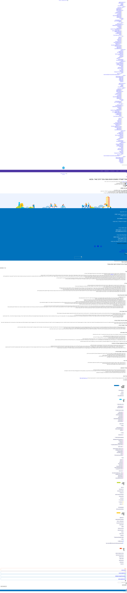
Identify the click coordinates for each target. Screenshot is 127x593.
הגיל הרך (119, 118)
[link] (63, 168)
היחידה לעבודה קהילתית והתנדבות (116, 110)
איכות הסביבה (119, 16)
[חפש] (126, 583)
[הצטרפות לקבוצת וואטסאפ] (125, 574)
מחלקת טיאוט (119, 14)
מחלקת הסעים (119, 47)
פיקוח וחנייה (119, 11)
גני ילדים (120, 37)
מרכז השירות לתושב (122, 2)
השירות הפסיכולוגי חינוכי (117, 42)
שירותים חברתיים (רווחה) (119, 24)
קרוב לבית (121, 55)
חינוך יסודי (119, 38)
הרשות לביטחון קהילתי (117, 20)
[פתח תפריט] (126, 172)
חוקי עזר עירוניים (120, 67)
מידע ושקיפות (123, 61)
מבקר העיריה (121, 151)
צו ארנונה (121, 70)
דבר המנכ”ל (121, 134)
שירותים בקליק (120, 84)
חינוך (122, 36)
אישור (126, 379)
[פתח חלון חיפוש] (126, 176)
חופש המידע (121, 65)
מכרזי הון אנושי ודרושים (119, 76)
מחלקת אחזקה (119, 17)
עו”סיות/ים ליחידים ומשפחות (116, 25)
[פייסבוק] (98, 246)
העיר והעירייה (123, 49)
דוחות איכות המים (120, 68)
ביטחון (122, 19)
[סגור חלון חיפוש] (126, 589)
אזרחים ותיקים (119, 109)
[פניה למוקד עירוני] (125, 571)
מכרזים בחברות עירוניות (119, 77)
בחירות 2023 (119, 73)
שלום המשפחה (119, 32)
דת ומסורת (119, 57)
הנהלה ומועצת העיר (120, 52)
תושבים (124, 6)
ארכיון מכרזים (121, 79)
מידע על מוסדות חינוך (117, 48)
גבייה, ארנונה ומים (120, 7)
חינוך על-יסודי (119, 39)
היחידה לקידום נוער (118, 43)
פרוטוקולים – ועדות (120, 63)
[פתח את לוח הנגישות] (126, 590)
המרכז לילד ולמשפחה (118, 31)
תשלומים (121, 4)
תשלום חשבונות (118, 9)
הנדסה (122, 22)
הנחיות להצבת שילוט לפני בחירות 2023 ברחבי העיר (111, 74)
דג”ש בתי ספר (119, 46)
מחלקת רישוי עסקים (118, 12)
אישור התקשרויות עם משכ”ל (118, 71)
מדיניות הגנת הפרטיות (119, 64)
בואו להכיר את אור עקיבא (119, 135)
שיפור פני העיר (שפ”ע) (119, 10)
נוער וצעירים (119, 26)
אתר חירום (124, 570)
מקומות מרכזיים (120, 59)
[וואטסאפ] (101, 246)
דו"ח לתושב (121, 143)
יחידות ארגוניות (118, 8)
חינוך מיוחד (119, 40)
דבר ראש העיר (121, 51)
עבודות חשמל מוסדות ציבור (117, 15)
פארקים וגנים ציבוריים (119, 60)
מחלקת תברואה (118, 93)
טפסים (122, 85)
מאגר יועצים (121, 160)
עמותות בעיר (121, 56)
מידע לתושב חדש (120, 5)
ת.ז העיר (121, 50)
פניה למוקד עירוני (122, 573)
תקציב (122, 66)
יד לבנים (118, 58)
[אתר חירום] (125, 568)
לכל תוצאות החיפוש (3, 586)
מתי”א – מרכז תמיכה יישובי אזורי (116, 126)
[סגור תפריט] (125, 580)
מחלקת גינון (119, 13)
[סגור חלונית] (124, 379)
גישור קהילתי (117, 29)
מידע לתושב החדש (122, 579)
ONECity (112, 274)
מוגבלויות (119, 27)
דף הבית (126, 181)
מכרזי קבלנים (121, 159)
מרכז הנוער (117, 44)
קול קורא (121, 81)
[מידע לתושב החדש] (125, 577)
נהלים (122, 72)
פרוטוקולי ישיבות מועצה (119, 62)
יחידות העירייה (121, 54)
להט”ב (120, 34)
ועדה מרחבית (119, 23)
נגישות (122, 69)
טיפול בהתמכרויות (118, 33)
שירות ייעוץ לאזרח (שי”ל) (117, 35)
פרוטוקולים (121, 80)
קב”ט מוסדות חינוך (118, 101)
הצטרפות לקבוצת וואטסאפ (120, 576)
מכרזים (124, 75)
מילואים (120, 21)
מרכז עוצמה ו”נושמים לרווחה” (116, 30)
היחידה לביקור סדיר (118, 41)
